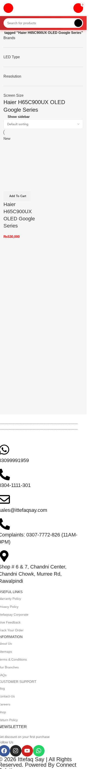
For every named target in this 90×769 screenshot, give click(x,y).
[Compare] (9, 185)
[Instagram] (15, 751)
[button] (17, 196)
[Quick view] (21, 185)
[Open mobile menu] (8, 8)
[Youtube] (27, 751)
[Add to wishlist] (34, 185)
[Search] (78, 23)
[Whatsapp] (39, 751)
